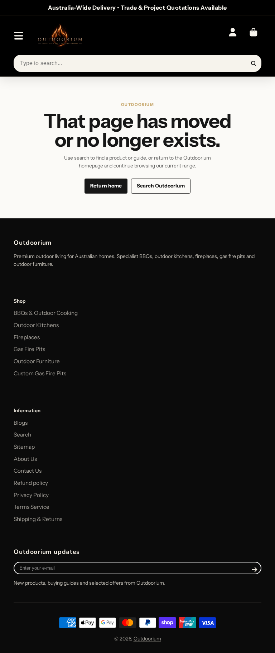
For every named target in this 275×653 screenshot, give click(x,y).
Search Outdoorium (161, 185)
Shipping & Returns (38, 519)
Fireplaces (27, 337)
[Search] (254, 63)
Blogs (21, 422)
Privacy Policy (31, 495)
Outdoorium (147, 638)
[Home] (60, 36)
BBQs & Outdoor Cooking (46, 313)
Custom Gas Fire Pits (40, 373)
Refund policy (31, 482)
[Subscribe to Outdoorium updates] (254, 570)
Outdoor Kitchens (36, 325)
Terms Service (31, 506)
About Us (25, 458)
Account (233, 36)
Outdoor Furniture (37, 361)
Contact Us (28, 470)
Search (22, 434)
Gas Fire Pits (29, 349)
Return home (106, 185)
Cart (253, 36)
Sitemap (24, 446)
